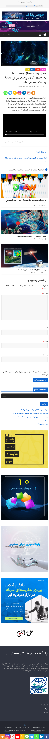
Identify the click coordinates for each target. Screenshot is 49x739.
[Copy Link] (15, 93)
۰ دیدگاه (20, 86)
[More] (33, 93)
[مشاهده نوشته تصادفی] (4, 34)
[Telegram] (10, 93)
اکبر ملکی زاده (29, 86)
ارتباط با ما (44, 705)
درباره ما (45, 709)
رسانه (32, 69)
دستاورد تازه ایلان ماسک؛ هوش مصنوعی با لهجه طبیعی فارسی (30, 413)
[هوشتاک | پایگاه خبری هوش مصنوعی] (24, 22)
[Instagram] (19, 93)
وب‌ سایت (44, 355)
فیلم (28, 69)
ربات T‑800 (31, 6)
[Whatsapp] (5, 93)
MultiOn (41, 152)
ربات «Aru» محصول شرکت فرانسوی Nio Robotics (33, 417)
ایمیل (45, 342)
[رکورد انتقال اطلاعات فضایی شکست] (24, 245)
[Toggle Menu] (4, 396)
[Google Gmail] (29, 93)
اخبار (38, 69)
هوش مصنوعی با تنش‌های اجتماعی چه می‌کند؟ (34, 410)
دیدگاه (44, 294)
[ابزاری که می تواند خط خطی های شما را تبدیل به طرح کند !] (24, 175)
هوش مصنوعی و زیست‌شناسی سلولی (31, 236)
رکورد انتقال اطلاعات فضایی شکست (32, 270)
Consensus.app (43, 424)
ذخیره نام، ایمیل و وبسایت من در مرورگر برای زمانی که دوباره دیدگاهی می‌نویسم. (25, 373)
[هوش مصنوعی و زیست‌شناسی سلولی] (24, 211)
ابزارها (43, 69)
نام (45, 328)
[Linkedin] (24, 93)
